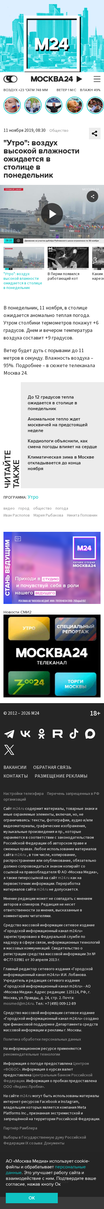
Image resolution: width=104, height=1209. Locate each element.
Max (90, 733)
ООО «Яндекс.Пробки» (23, 1087)
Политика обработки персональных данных (42, 1039)
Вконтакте (25, 733)
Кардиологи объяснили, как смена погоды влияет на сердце (62, 444)
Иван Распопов (16, 515)
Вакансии (15, 767)
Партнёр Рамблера (20, 1128)
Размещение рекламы (61, 776)
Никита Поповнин (82, 515)
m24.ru (18, 809)
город (23, 508)
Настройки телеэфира (23, 794)
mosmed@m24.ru (18, 1004)
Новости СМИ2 (17, 612)
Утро (33, 497)
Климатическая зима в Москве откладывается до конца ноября (61, 463)
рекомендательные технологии (31, 1054)
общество (42, 508)
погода (61, 508)
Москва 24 (52, 79)
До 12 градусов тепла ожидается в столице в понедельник (52, 403)
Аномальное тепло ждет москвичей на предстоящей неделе (58, 424)
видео (9, 508)
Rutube (58, 733)
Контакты (15, 776)
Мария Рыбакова (48, 515)
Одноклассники (41, 733)
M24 (35, 713)
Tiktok (74, 733)
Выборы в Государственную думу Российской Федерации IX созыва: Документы (44, 1140)
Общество (58, 131)
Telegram (9, 733)
